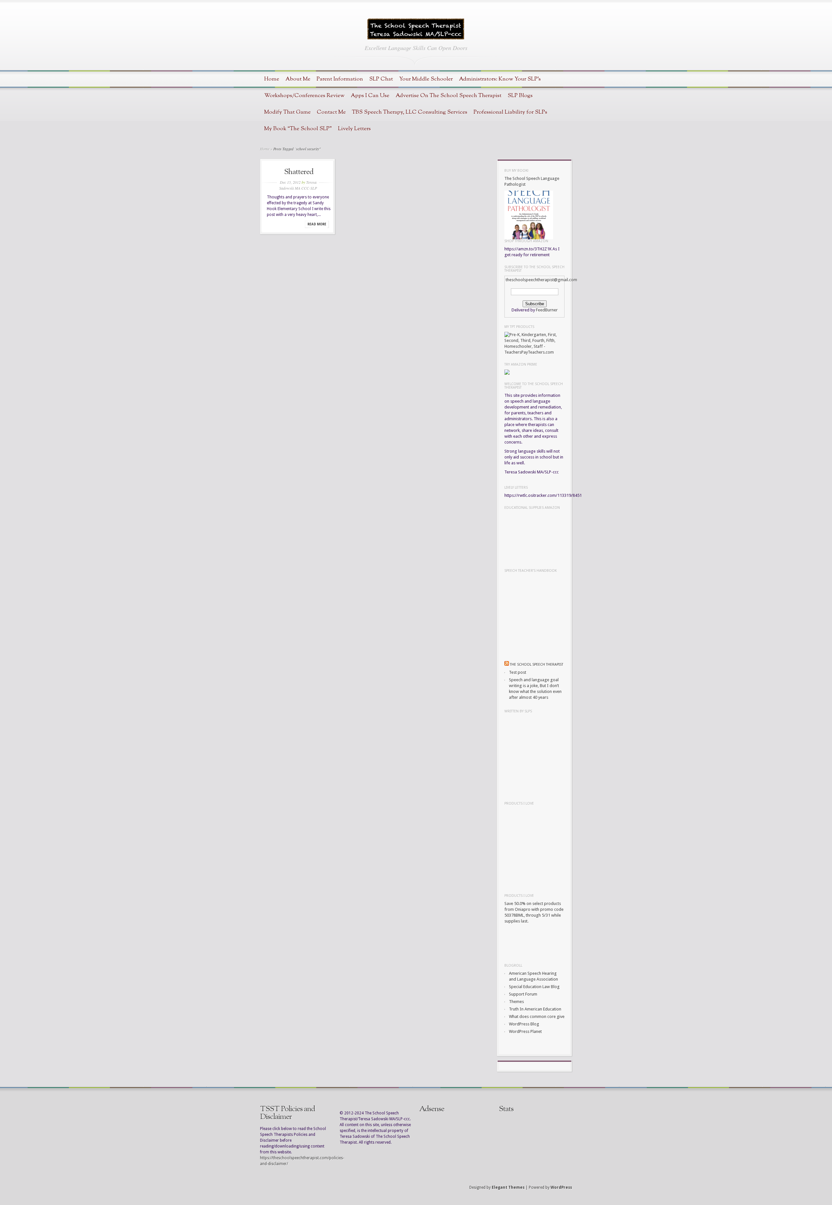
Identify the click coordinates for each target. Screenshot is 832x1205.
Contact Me (331, 112)
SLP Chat (381, 79)
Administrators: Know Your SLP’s (500, 79)
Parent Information (340, 79)
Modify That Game (287, 112)
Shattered (298, 172)
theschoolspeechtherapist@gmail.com (541, 279)
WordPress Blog (524, 1024)
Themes (516, 1001)
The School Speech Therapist (536, 664)
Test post (517, 672)
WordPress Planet (525, 1031)
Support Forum (523, 994)
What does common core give (537, 1016)
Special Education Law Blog (534, 986)
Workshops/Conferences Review (304, 95)
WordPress (561, 1187)
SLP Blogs (520, 95)
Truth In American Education (535, 1009)
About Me (297, 79)
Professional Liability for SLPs (510, 112)
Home (271, 79)
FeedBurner (547, 310)
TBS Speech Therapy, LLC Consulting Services (409, 112)
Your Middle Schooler (426, 79)
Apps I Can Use (370, 95)
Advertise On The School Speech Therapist (448, 95)
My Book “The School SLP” (298, 128)
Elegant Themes (508, 1187)
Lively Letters (354, 128)
